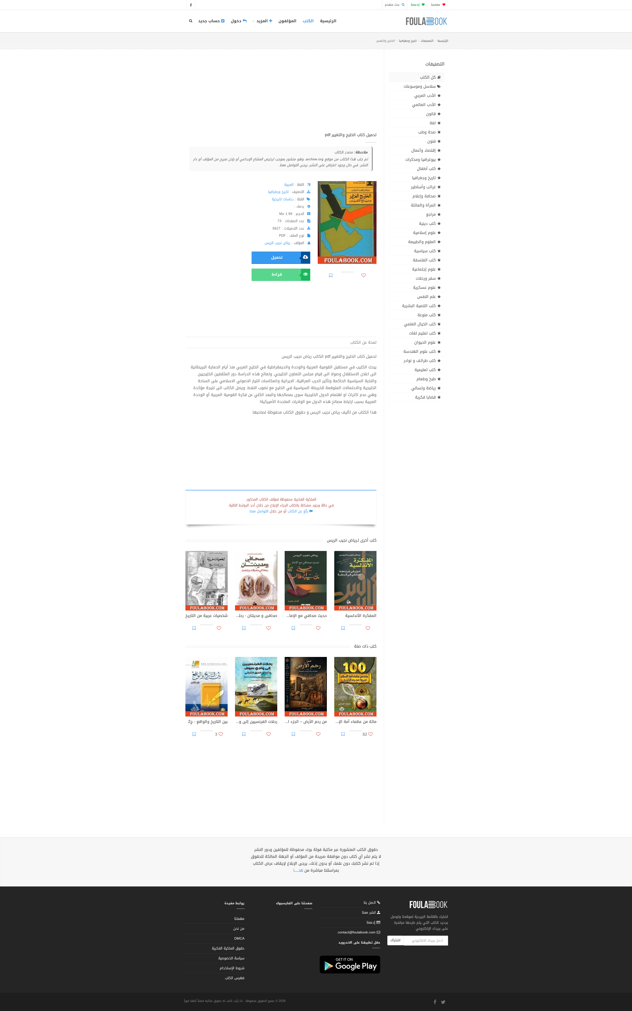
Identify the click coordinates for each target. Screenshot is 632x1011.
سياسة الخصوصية (231, 958)
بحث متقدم (392, 4)
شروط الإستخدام (232, 968)
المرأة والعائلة (423, 205)
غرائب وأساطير (423, 187)
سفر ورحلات (426, 278)
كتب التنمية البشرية (419, 306)
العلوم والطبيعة (422, 242)
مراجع (431, 214)
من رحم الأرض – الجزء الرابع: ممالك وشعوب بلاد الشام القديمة (306, 722)
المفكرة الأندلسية (360, 616)
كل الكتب (428, 77)
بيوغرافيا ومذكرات (420, 159)
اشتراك (395, 940)
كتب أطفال (426, 168)
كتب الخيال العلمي (420, 324)
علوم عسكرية (424, 287)
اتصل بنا (370, 903)
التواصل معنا (259, 511)
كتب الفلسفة (424, 260)
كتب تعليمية (425, 370)
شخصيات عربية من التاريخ (206, 616)
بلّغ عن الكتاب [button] (297, 511)
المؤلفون (287, 21)
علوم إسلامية (424, 232)
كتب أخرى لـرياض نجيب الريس (351, 540)
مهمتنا (436, 4)
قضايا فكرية (425, 397)
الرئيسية (328, 21)
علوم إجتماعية (424, 269)
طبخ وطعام (426, 379)
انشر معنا (369, 912)
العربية (289, 184)
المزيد (262, 21)
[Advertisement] (280, 96)
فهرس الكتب (234, 978)
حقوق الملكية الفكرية (228, 948)
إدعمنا (371, 922)
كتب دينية (427, 223)
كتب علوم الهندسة (419, 351)
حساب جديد (209, 21)
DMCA (239, 938)
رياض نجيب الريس (277, 243)
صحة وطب (427, 132)
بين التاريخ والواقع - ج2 (208, 722)
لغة (433, 123)
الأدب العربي (425, 95)
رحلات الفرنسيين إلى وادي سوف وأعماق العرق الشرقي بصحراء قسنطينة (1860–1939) (256, 722)
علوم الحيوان (425, 342)
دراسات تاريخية (283, 199)
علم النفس (426, 296)
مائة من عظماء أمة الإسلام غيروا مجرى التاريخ (355, 722)
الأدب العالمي (424, 104)
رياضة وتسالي (423, 388)
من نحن (238, 928)
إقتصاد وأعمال (423, 150)
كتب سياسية (425, 251)
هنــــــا (298, 870)
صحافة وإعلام (424, 196)
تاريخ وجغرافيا (407, 40)
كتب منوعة (426, 315)
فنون (431, 141)
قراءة (277, 274)
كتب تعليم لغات (422, 333)
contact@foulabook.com (356, 932)
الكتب (308, 21)
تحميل (276, 257)
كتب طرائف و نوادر (420, 360)
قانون (431, 114)
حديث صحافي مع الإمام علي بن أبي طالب (306, 616)
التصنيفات (427, 40)
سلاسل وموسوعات (420, 86)
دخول (237, 21)
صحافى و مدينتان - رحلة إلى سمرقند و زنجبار (256, 616)
